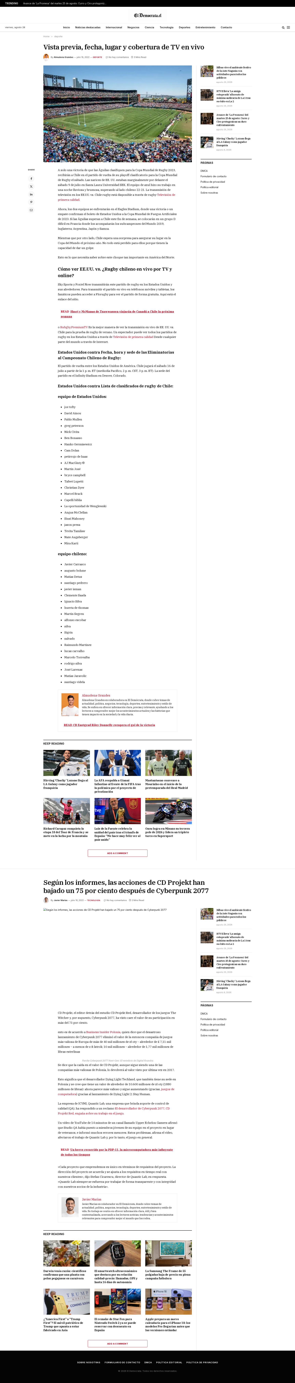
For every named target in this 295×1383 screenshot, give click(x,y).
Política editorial (209, 187)
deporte (97, 57)
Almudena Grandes (63, 57)
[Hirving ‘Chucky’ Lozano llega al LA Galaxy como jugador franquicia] (66, 763)
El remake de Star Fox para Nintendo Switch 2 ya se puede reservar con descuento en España (115, 1324)
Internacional (114, 27)
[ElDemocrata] (147, 15)
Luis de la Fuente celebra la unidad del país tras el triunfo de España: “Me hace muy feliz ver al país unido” (117, 834)
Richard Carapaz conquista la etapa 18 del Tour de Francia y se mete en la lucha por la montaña (65, 832)
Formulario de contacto (214, 176)
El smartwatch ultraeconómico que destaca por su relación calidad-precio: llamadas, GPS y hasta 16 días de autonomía (116, 1276)
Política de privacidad (213, 181)
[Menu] (288, 27)
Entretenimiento (205, 27)
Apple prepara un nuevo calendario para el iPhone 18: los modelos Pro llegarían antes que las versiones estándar (167, 1324)
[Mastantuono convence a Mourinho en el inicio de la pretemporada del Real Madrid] (168, 763)
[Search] (283, 27)
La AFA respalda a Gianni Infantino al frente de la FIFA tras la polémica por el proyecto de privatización (117, 786)
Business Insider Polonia (103, 1032)
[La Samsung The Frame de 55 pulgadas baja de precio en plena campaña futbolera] (168, 1253)
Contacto (226, 27)
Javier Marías (60, 900)
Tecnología (166, 27)
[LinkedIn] (31, 194)
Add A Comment (117, 853)
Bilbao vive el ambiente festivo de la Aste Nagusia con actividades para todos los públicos (233, 72)
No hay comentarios (119, 57)
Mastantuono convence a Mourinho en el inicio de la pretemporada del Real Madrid (166, 784)
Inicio (66, 27)
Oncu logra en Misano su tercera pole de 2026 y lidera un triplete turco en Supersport (167, 832)
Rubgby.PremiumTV (74, 327)
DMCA (204, 170)
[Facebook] (31, 178)
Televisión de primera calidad (133, 337)
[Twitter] (31, 186)
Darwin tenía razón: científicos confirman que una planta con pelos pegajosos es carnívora (64, 1274)
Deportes (184, 27)
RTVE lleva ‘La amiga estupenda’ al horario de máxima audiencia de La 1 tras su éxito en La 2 (233, 96)
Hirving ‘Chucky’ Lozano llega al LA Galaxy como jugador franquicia (65, 784)
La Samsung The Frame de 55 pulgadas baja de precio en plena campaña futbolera (167, 1274)
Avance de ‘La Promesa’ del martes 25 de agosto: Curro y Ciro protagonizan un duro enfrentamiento (66, 3)
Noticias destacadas (87, 27)
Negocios (133, 27)
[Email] (31, 210)
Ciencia (149, 27)
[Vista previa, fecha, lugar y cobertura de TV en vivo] (117, 113)
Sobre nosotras (209, 192)
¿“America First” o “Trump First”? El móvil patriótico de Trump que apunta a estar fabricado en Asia (63, 1324)
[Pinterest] (31, 202)
